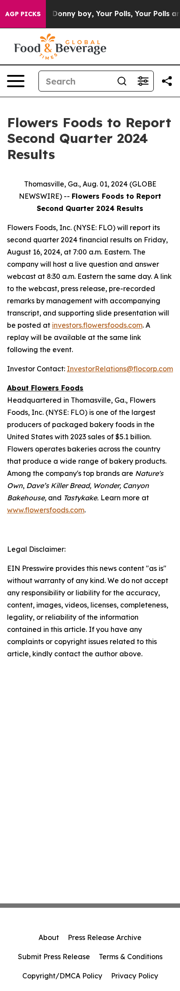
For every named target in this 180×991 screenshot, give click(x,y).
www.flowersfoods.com (45, 510)
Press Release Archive (105, 937)
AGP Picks (23, 14)
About (48, 937)
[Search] (121, 81)
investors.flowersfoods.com (97, 325)
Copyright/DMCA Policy (62, 975)
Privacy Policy (134, 975)
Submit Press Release (54, 956)
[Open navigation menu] (15, 81)
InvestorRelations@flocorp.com (120, 368)
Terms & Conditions (131, 956)
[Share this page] (167, 81)
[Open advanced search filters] (142, 81)
